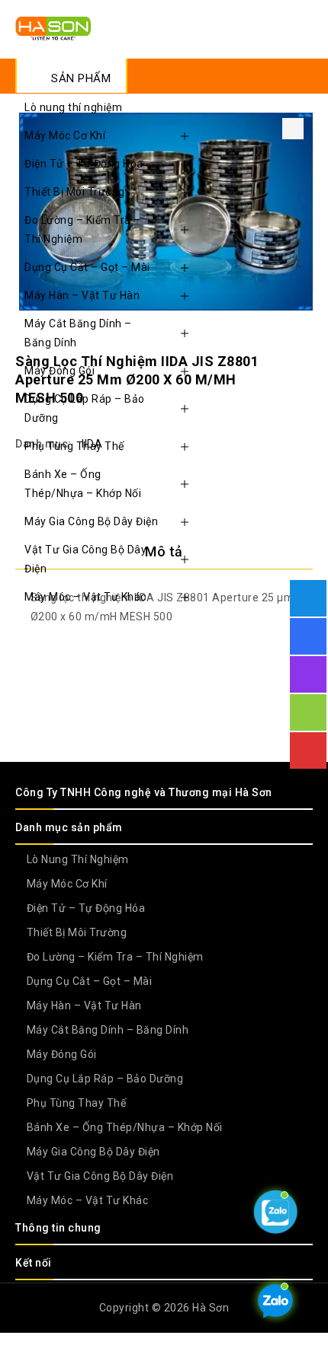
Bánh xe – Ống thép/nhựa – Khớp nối (82, 483)
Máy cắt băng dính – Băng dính (78, 333)
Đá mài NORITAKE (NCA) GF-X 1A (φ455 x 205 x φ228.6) (302, 345)
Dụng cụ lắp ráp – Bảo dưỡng (84, 408)
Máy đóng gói (59, 371)
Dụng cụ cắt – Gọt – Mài (87, 267)
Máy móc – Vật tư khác (85, 597)
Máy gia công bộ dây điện (91, 521)
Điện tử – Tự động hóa (83, 164)
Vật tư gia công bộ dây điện (85, 559)
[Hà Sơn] (53, 27)
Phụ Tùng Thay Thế (74, 446)
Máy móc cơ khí (64, 135)
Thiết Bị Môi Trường (74, 192)
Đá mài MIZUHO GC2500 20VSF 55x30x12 (283, 345)
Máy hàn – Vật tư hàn (82, 295)
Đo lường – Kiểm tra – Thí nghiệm (82, 229)
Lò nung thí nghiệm (73, 107)
